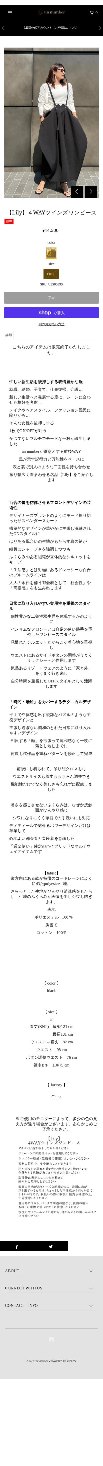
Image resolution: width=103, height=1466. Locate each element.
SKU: (44, 284)
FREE (51, 274)
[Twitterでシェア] (51, 1246)
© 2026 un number (37, 1361)
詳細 (9, 335)
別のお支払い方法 (51, 324)
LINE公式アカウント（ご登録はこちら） (51, 27)
